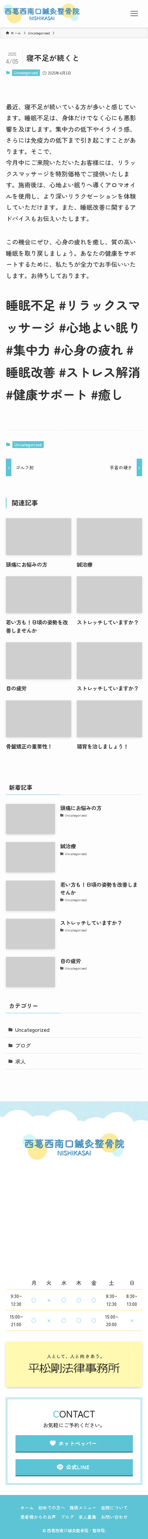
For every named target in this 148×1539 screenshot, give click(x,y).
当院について (114, 1507)
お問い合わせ (114, 1517)
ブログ (23, 1045)
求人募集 (87, 1517)
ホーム (27, 1507)
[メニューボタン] (134, 14)
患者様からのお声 (38, 1517)
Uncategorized (26, 72)
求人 (20, 1061)
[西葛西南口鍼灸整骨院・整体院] (42, 14)
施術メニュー (83, 1507)
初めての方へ (51, 1507)
